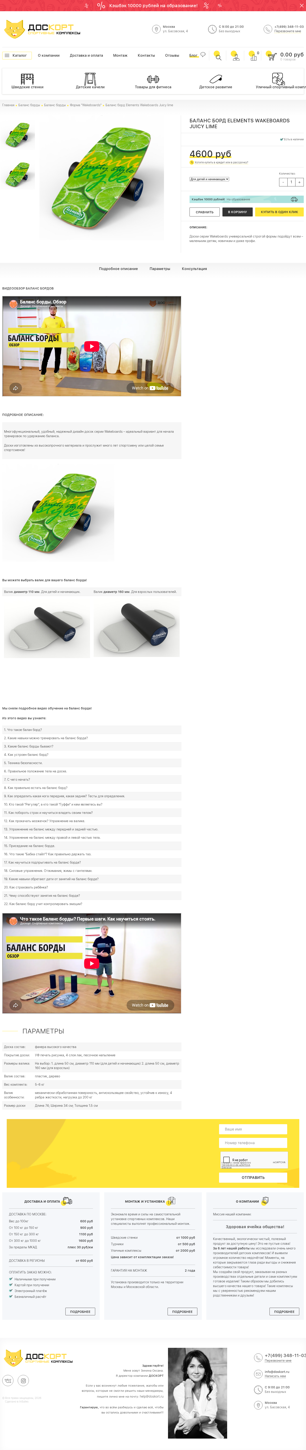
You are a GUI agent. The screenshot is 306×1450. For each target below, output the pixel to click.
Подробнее (80, 1312)
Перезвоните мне (287, 31)
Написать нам (275, 1376)
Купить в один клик (279, 212)
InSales (23, 1401)
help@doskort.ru (152, 1396)
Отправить (253, 1178)
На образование (221, 199)
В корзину (237, 212)
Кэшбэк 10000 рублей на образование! (154, 5)
